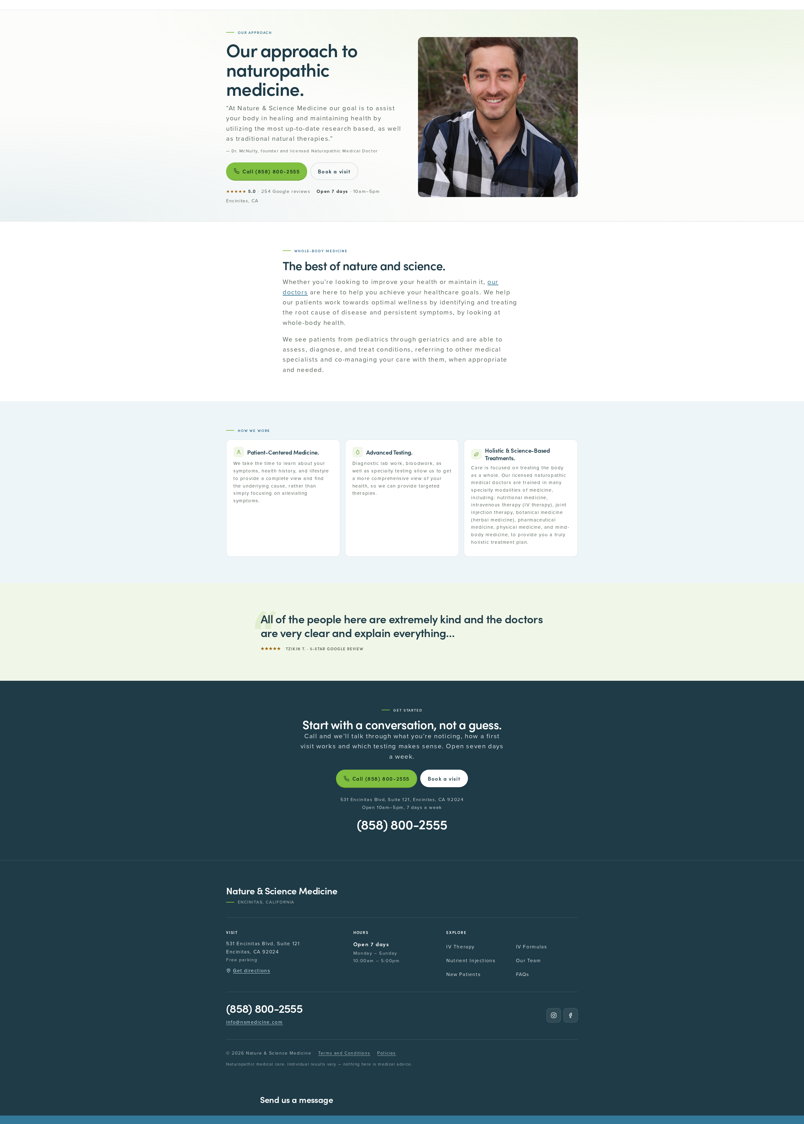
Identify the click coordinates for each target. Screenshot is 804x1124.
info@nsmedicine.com (254, 1021)
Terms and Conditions (344, 1053)
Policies (386, 1053)
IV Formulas (531, 946)
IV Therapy (460, 946)
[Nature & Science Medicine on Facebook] (570, 1015)
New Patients (463, 974)
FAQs (522, 974)
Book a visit (334, 171)
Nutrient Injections (470, 960)
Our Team (528, 960)
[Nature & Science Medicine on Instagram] (553, 1015)
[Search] (231, 5)
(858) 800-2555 (402, 824)
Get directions (251, 970)
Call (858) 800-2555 (271, 171)
